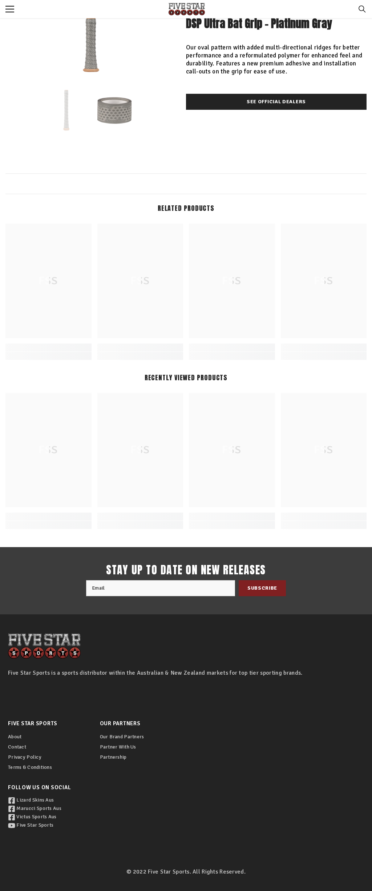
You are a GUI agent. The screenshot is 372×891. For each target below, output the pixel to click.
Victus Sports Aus (36, 817)
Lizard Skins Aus (34, 800)
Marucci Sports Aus (38, 808)
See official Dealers (276, 102)
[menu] (9, 9)
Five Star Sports (34, 825)
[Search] (362, 9)
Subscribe (262, 588)
